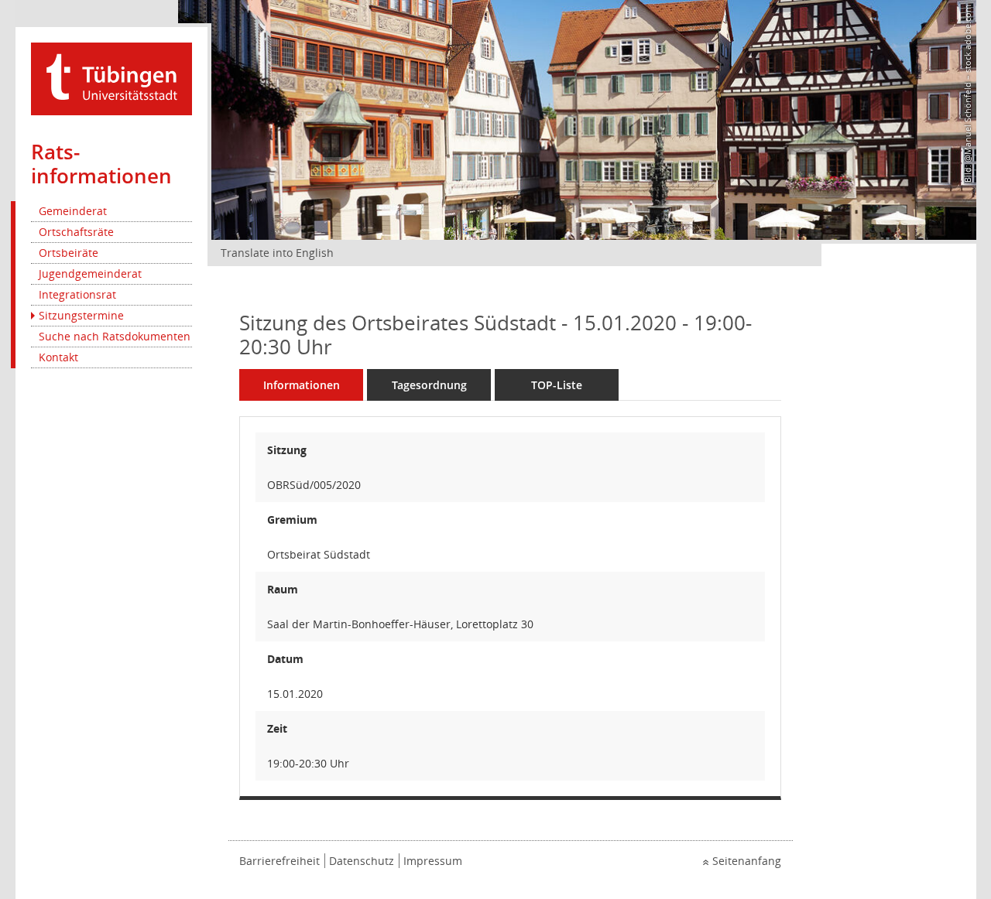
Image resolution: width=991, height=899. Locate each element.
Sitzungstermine (81, 315)
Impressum (432, 860)
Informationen (301, 385)
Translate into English (277, 252)
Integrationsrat (77, 294)
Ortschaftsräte (76, 231)
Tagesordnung (429, 385)
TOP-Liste (556, 385)
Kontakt (58, 357)
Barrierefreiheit (279, 860)
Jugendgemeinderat (90, 273)
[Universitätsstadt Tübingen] (111, 77)
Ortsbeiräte (68, 252)
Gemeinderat (73, 210)
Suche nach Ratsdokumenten (114, 336)
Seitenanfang (746, 860)
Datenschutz (361, 860)
